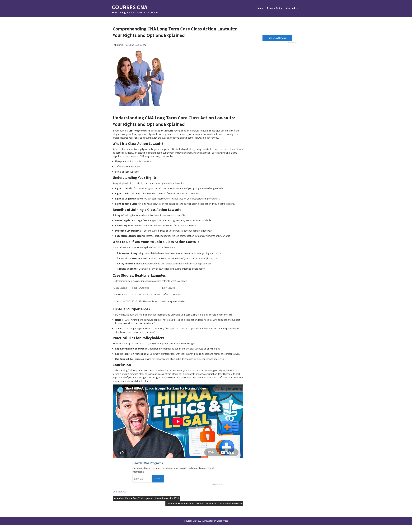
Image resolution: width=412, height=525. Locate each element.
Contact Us (292, 8)
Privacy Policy (274, 8)
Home (260, 8)
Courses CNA (129, 7)
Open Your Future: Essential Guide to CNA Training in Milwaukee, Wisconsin (204, 503)
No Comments (138, 44)
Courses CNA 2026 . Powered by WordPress (206, 520)
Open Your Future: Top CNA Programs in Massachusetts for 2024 (146, 498)
